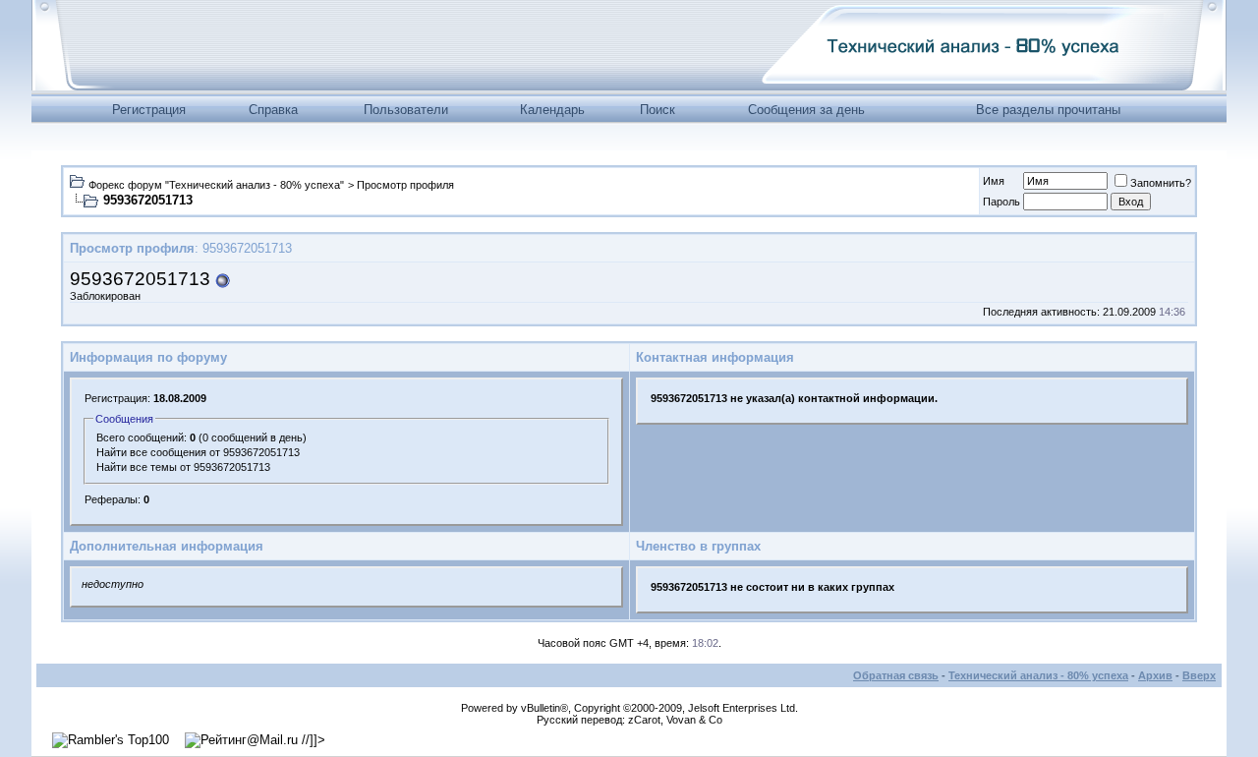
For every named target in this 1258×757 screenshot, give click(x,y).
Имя (993, 181)
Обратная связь (896, 675)
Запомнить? (1160, 183)
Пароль (1001, 201)
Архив (1155, 675)
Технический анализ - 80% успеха (1038, 675)
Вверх (1199, 675)
